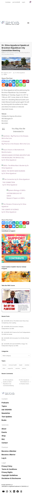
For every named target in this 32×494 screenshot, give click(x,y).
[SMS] (24, 84)
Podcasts (5, 403)
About (4, 429)
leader (20, 365)
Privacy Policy (7, 466)
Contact (5, 443)
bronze (4, 365)
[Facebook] (3, 81)
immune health (13, 365)
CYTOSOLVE (6, 141)
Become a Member (9, 451)
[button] (28, 22)
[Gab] (17, 81)
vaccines (17, 368)
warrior (24, 368)
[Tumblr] (6, 84)
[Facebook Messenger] (13, 84)
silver (4, 368)
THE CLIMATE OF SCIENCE (10, 209)
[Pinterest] (10, 84)
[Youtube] (3, 491)
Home (3, 52)
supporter (10, 368)
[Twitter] (10, 81)
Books (4, 420)
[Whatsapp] (20, 84)
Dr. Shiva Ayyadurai (20, 72)
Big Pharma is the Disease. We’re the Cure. (16, 144)
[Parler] (27, 81)
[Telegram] (20, 81)
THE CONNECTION (8, 182)
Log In (4, 458)
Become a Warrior (8, 455)
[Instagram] (6, 81)
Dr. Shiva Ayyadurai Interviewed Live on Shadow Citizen (24, 381)
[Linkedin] (13, 81)
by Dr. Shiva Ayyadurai (9, 160)
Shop (4, 436)
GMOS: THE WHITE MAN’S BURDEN (13, 171)
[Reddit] (3, 84)
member (27, 365)
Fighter (5, 74)
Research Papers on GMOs (16, 198)
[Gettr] (24, 81)
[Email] (17, 84)
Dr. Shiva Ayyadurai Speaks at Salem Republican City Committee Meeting (8, 382)
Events (4, 432)
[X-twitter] (10, 491)
